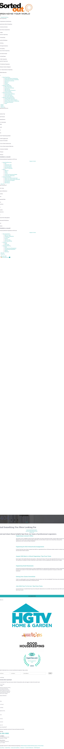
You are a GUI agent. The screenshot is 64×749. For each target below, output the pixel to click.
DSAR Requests (37, 747)
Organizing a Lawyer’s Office (24, 536)
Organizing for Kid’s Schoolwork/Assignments (30, 546)
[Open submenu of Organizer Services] (8, 17)
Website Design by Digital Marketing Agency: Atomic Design (32, 745)
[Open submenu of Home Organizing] (9, 77)
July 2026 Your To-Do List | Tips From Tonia (29, 586)
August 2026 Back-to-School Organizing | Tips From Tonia (33, 556)
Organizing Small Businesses (24, 566)
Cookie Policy (7, 747)
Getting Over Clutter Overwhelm (25, 576)
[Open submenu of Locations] (6, 242)
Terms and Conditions (15, 747)
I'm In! (50, 673)
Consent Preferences (29, 747)
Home (27, 522)
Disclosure (22, 747)
